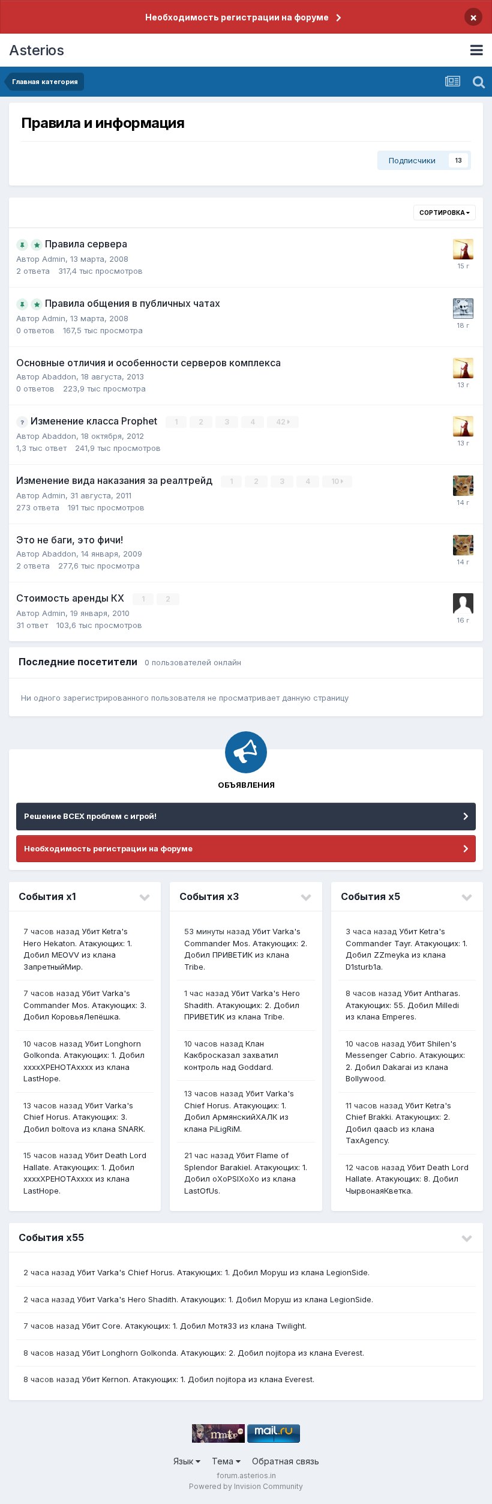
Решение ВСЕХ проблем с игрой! (90, 816)
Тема (224, 1461)
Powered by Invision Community (246, 1486)
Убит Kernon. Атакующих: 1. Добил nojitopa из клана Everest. (198, 1379)
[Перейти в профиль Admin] (463, 308)
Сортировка (442, 212)
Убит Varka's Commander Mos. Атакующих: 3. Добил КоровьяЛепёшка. (84, 1004)
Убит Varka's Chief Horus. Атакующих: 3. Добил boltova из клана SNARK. (84, 1117)
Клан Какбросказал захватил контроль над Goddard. (231, 1055)
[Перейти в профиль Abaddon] (463, 249)
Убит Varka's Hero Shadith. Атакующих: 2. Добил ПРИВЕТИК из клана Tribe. (242, 1004)
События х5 (370, 896)
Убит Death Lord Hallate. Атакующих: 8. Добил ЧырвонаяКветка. (407, 1178)
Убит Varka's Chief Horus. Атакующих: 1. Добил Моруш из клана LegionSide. (223, 1272)
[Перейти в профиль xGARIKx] (463, 603)
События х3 (209, 896)
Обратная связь (285, 1461)
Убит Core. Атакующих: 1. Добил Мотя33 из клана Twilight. (194, 1325)
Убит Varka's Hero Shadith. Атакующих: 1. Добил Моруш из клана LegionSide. (225, 1299)
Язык (184, 1461)
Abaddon (59, 376)
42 (281, 421)
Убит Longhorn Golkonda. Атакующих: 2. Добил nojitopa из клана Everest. (223, 1353)
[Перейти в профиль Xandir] (463, 486)
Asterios (36, 50)
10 (336, 481)
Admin (53, 259)
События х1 (47, 896)
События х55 (51, 1237)
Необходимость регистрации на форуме (237, 17)
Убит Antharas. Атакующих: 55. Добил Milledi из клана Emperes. (403, 1004)
